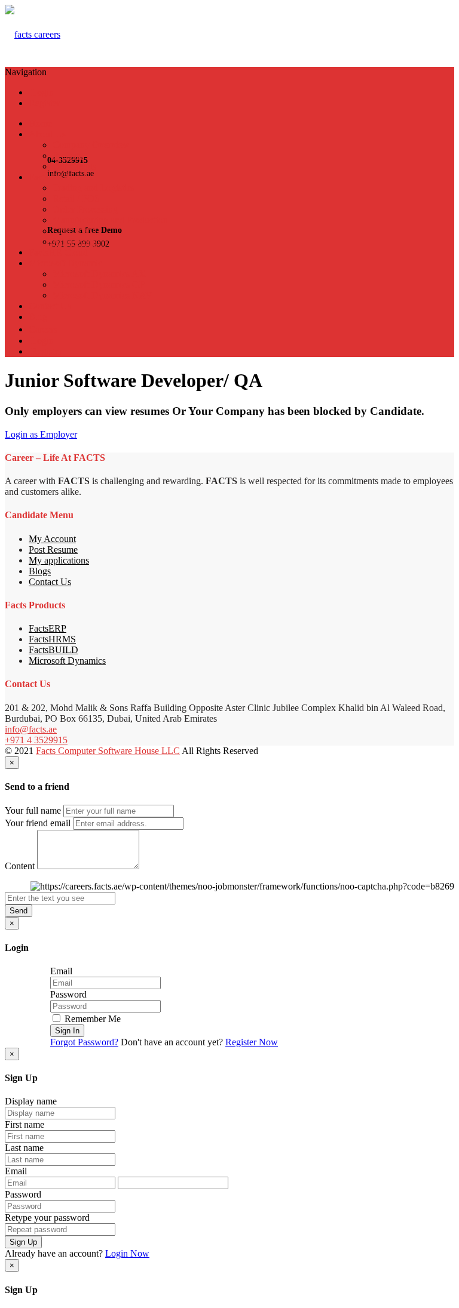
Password (68, 994)
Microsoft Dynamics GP (99, 284)
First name (24, 1124)
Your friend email (38, 823)
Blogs (40, 571)
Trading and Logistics (93, 188)
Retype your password (47, 1217)
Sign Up (23, 1242)
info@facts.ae (31, 729)
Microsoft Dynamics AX (99, 274)
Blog (38, 317)
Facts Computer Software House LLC (108, 751)
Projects (67, 155)
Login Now (127, 1253)
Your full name (33, 810)
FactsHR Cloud (58, 252)
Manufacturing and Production (110, 220)
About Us (47, 134)
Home (40, 123)
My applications (59, 560)
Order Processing (85, 209)
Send (18, 910)
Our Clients (74, 166)
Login (41, 92)
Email (61, 971)
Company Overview (91, 145)
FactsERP (47, 628)
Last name (24, 1148)
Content (20, 866)
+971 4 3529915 (36, 740)
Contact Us (50, 306)
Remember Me (91, 1019)
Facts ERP (49, 177)
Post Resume (53, 549)
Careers (43, 329)
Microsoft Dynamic (65, 263)
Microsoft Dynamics (67, 660)
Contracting (75, 231)
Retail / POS (76, 198)
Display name (31, 1101)
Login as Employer (41, 434)
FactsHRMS (52, 639)
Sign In (67, 1030)
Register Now (251, 1042)
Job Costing (75, 241)
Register (44, 103)
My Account (52, 539)
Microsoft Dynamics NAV (102, 295)
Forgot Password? (84, 1042)
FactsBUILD (53, 650)
